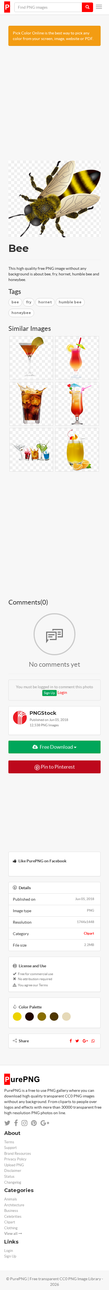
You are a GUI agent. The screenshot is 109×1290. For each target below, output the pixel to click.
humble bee (70, 302)
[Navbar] (99, 6)
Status (9, 1176)
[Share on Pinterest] (34, 1123)
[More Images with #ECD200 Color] (17, 1016)
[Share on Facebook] (16, 1123)
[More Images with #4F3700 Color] (54, 1016)
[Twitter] (77, 1041)
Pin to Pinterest (57, 767)
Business (11, 1211)
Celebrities (13, 1216)
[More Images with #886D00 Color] (41, 1016)
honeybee (21, 313)
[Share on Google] (45, 1123)
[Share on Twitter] (7, 1123)
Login (62, 692)
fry (28, 302)
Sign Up (49, 693)
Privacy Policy (15, 1159)
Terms (9, 1142)
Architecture (14, 1205)
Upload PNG (14, 1165)
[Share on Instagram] (24, 1123)
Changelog (12, 1182)
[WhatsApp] (93, 1041)
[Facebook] (71, 1041)
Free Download (56, 747)
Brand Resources (17, 1153)
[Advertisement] (54, 106)
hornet (45, 302)
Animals (10, 1199)
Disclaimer (12, 1171)
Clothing (11, 1228)
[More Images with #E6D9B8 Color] (66, 1016)
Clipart (89, 933)
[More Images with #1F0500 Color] (29, 1016)
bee (15, 302)
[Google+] (85, 1041)
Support (10, 1148)
